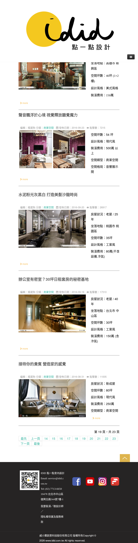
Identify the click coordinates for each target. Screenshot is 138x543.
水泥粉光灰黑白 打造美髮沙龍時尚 (48, 194)
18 (76, 438)
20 (91, 438)
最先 (24, 438)
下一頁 (25, 443)
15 (53, 438)
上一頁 (35, 438)
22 (106, 438)
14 (46, 438)
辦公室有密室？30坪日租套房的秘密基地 (54, 279)
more (25, 103)
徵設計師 (58, 506)
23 (114, 438)
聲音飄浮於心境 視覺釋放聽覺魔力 (48, 115)
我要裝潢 (46, 506)
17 (68, 438)
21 (99, 438)
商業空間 (49, 127)
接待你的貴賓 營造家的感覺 (42, 364)
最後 (37, 443)
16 (61, 438)
